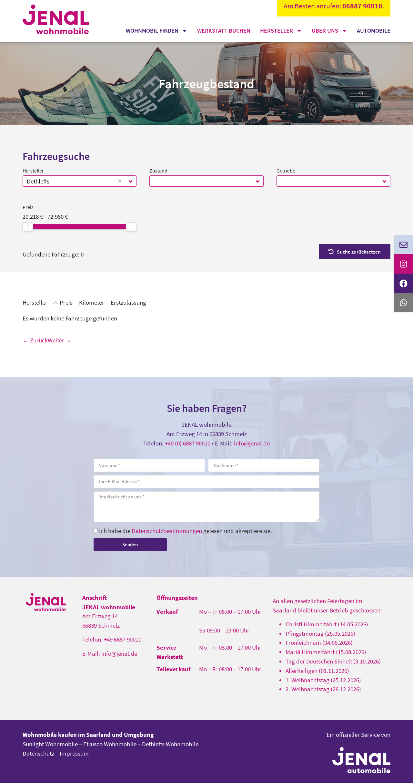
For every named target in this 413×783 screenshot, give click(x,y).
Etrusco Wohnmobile (109, 744)
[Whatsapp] (403, 302)
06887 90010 (362, 5)
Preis (28, 207)
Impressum (74, 753)
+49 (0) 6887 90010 (187, 443)
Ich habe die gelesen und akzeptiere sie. (185, 531)
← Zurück (35, 340)
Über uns (325, 30)
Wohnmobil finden (152, 30)
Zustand (158, 170)
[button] (130, 181)
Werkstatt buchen (223, 30)
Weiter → (60, 340)
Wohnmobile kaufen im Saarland (67, 734)
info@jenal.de (252, 443)
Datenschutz (38, 753)
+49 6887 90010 (122, 639)
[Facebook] (403, 283)
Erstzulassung (128, 302)
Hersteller (276, 30)
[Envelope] (403, 244)
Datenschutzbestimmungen (167, 531)
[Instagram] (403, 264)
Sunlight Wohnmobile (50, 744)
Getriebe (286, 170)
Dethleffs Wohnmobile (170, 744)
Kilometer (91, 302)
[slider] (27, 226)
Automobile (373, 30)
